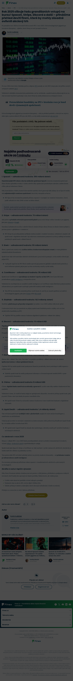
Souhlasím (18, 350)
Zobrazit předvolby (54, 350)
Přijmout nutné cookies (36, 350)
